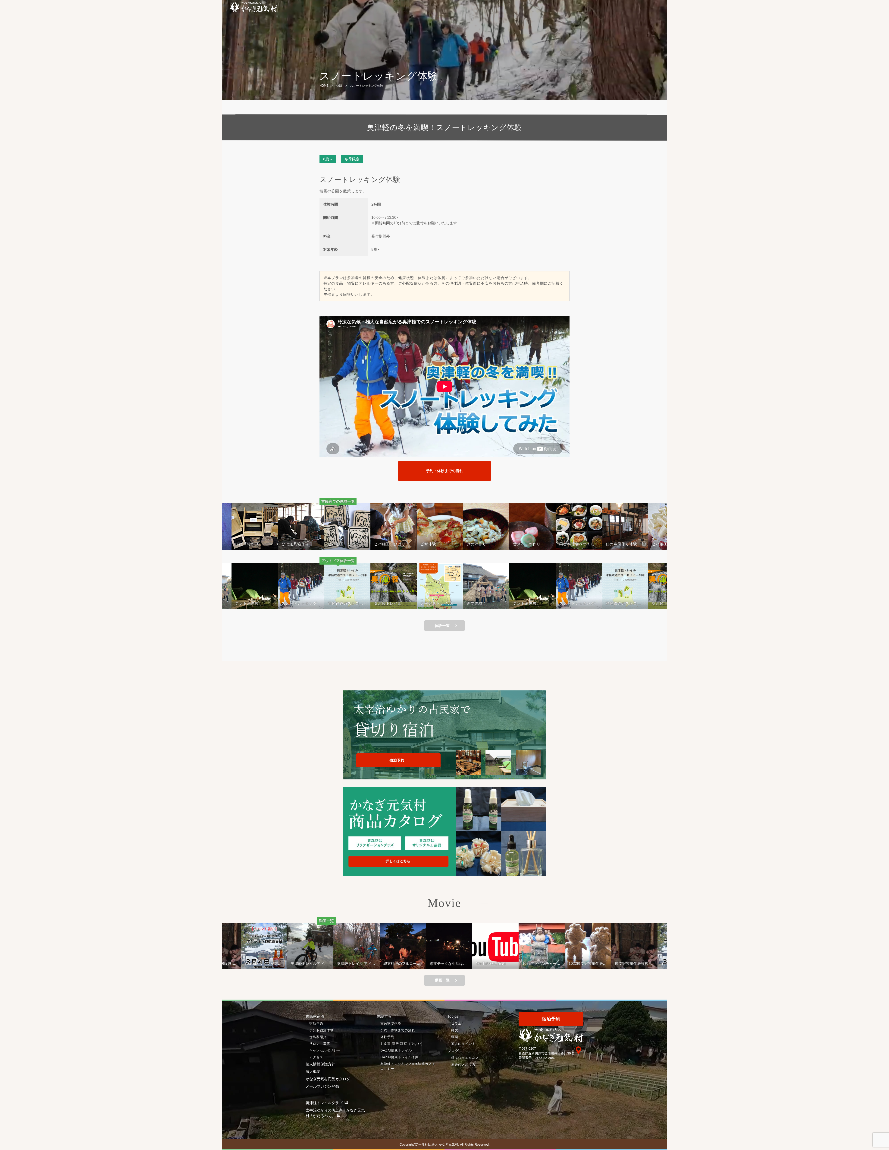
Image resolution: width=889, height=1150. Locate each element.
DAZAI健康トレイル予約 (399, 1057)
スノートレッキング (299, 603)
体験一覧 (442, 626)
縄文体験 (474, 603)
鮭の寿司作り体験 (584, 544)
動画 (454, 1037)
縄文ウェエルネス (465, 1058)
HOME (324, 85)
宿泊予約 (316, 1023)
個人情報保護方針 (320, 1064)
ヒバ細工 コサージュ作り (633, 544)
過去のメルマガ (463, 1064)
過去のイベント (463, 1043)
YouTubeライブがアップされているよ (263, 964)
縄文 (454, 1030)
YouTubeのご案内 (491, 964)
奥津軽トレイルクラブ (324, 1103)
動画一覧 (442, 980)
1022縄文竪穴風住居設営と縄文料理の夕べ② (588, 964)
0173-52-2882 (545, 1058)
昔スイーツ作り (490, 544)
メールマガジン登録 (322, 1086)
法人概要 (313, 1072)
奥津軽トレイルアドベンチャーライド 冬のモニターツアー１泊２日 (310, 964)
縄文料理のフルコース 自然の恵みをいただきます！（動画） (403, 964)
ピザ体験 (391, 544)
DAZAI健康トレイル (396, 1050)
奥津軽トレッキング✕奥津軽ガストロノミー (407, 1066)
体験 (339, 85)
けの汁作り (439, 544)
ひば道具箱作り (258, 544)
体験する (384, 1016)
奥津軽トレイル (388, 603)
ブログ (453, 1051)
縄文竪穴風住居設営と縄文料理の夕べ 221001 (633, 964)
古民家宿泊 (315, 1016)
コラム (456, 1023)
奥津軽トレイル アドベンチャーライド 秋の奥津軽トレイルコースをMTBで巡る (356, 964)
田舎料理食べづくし (540, 544)
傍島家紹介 (318, 1037)
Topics (453, 1016)
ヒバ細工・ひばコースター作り (308, 544)
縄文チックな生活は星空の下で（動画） (448, 964)
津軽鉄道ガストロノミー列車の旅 (345, 603)
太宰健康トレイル (436, 603)
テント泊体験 (247, 603)
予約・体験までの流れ (444, 471)
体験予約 (387, 1037)
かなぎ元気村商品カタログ (328, 1079)
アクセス (316, 1057)
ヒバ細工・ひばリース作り (355, 544)
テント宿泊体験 (321, 1030)
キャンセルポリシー (325, 1050)
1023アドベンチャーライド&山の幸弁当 (541, 964)
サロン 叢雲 (319, 1043)
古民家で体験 (390, 1023)
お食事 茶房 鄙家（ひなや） (402, 1043)
